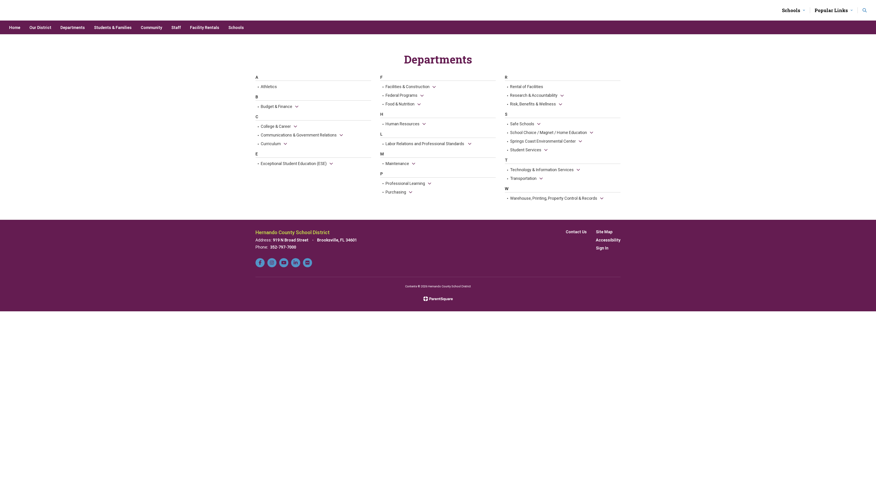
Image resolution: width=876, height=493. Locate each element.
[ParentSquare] (438, 298)
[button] (793, 10)
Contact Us (576, 231)
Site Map (604, 231)
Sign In (602, 248)
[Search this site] (864, 10)
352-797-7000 (283, 247)
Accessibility (608, 240)
